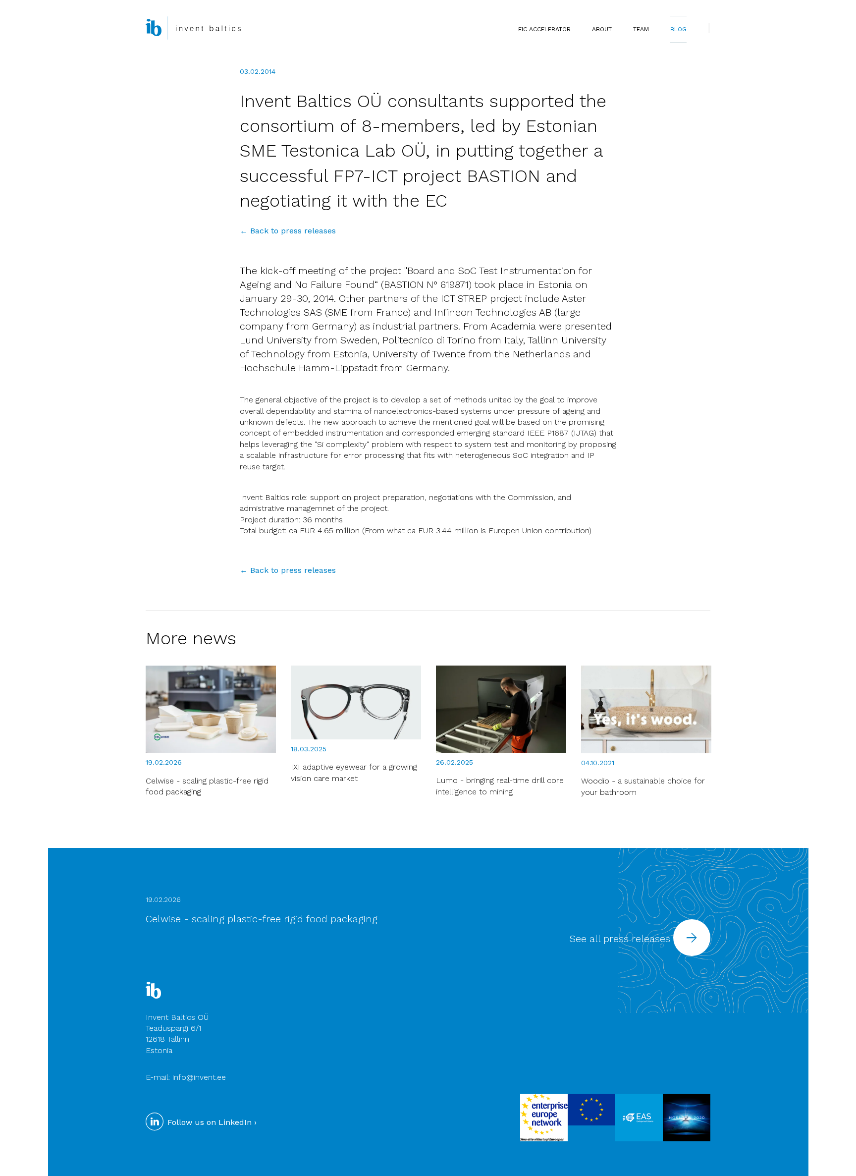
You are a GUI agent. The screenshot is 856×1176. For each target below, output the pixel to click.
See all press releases (621, 939)
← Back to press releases (288, 230)
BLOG (678, 29)
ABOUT (602, 29)
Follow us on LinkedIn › (211, 1122)
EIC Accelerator (544, 29)
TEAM (641, 29)
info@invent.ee (199, 1077)
